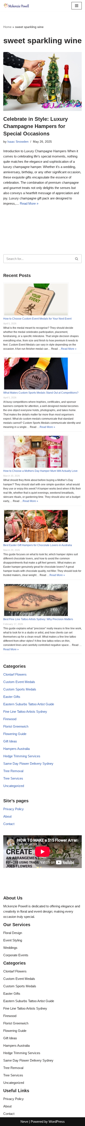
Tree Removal (13, 771)
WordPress (57, 1121)
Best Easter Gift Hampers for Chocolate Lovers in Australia (37, 545)
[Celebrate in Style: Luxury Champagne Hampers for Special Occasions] (42, 81)
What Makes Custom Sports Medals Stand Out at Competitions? (40, 392)
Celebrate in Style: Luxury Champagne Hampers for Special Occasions (35, 126)
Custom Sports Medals (19, 689)
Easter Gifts (11, 697)
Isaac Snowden (18, 141)
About (7, 816)
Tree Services (13, 778)
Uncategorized (13, 786)
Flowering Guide (14, 734)
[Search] (77, 258)
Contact (8, 824)
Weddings (10, 948)
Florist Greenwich (15, 726)
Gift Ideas (10, 741)
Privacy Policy (13, 809)
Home (7, 27)
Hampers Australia (16, 749)
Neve (24, 1121)
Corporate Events (15, 955)
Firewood (9, 719)
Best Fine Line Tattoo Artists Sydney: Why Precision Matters (38, 619)
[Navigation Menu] (76, 5)
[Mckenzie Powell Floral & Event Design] (16, 5)
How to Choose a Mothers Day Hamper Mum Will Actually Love (40, 470)
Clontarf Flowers (15, 674)
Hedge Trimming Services (21, 756)
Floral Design (12, 933)
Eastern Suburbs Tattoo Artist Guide (28, 704)
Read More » (29, 203)
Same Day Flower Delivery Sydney (28, 763)
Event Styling (12, 940)
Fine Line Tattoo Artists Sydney (25, 711)
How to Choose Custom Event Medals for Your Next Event (37, 318)
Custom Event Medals (19, 682)
